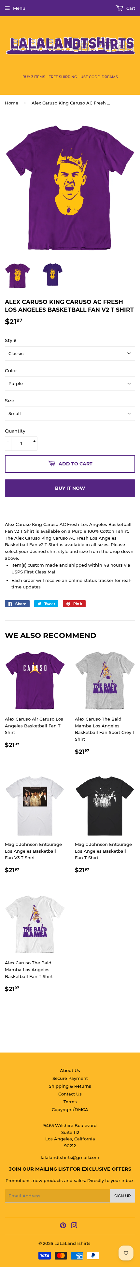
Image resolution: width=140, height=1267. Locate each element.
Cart (130, 8)
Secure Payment (70, 1078)
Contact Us (70, 1093)
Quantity (15, 431)
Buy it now (70, 488)
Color (11, 371)
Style (11, 340)
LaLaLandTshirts (72, 1243)
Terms (70, 1101)
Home (11, 102)
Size (9, 401)
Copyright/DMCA (70, 1109)
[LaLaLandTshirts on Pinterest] (63, 1226)
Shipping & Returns (70, 1086)
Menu (19, 8)
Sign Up (122, 1195)
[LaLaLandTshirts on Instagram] (74, 1226)
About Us (70, 1070)
